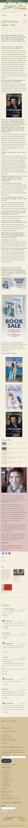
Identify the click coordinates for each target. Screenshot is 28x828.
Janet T (7, 689)
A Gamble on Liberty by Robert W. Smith (16, 443)
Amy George (6, 770)
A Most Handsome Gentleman (11, 28)
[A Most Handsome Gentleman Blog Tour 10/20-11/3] (18, 572)
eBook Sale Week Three (6, 591)
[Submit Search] (7, 1)
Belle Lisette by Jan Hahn (14, 462)
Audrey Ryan (6, 774)
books (5, 597)
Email (3, 805)
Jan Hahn (5, 778)
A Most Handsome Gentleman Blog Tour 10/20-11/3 (17, 577)
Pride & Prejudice (16, 30)
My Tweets (4, 743)
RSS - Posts (6, 735)
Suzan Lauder (3, 599)
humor (7, 597)
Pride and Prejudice (19, 597)
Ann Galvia (6, 772)
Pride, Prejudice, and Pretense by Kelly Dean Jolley (16, 457)
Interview (3, 30)
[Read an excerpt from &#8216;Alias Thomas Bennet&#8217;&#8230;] (7, 575)
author (3, 597)
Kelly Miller (6, 782)
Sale (21, 30)
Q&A (23, 597)
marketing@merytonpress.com (11, 798)
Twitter (10, 547)
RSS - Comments (7, 737)
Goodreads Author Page (14, 545)
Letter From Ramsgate (9, 30)
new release (14, 597)
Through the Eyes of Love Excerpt (16, 448)
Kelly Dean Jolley (7, 780)
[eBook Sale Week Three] (6, 587)
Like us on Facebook (8, 721)
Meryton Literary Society (10, 731)
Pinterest (8, 549)
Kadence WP (22, 825)
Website (4, 545)
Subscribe (6, 761)
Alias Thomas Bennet (20, 28)
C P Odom (5, 776)
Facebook (4, 547)
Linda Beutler (6, 784)
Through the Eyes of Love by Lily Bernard (16, 452)
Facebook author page (17, 538)
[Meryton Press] (14, 7)
